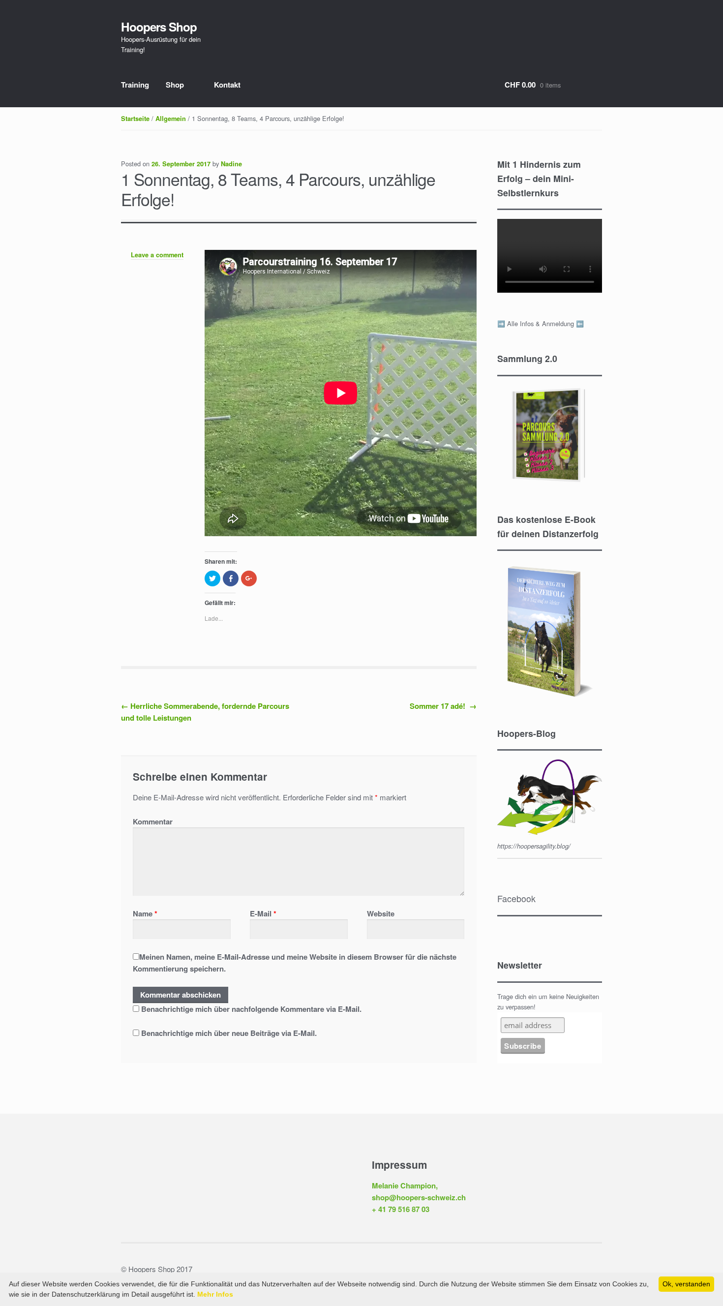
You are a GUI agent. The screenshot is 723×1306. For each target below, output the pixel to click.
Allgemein (170, 118)
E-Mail (263, 913)
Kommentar (153, 821)
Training (135, 84)
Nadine (231, 163)
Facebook (516, 898)
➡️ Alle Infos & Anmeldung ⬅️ (540, 323)
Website (380, 913)
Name (145, 913)
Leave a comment (157, 254)
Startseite (135, 118)
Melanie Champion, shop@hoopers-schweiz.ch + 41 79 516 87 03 (419, 1197)
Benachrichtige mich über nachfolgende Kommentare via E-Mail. (251, 1008)
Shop (175, 84)
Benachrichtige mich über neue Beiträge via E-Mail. (229, 1033)
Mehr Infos (215, 1294)
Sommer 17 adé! (443, 705)
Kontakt (227, 84)
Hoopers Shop (159, 26)
